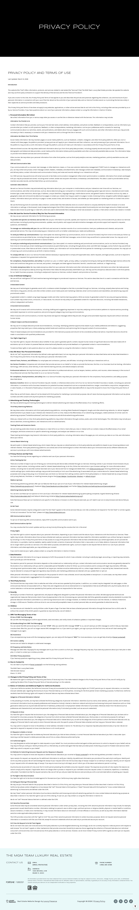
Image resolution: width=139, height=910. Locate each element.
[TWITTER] (121, 901)
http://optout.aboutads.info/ (21, 496)
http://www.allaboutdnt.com (55, 512)
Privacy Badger (61, 476)
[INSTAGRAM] (116, 901)
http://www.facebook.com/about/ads (55, 486)
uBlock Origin (90, 476)
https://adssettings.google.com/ (22, 486)
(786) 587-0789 (106, 865)
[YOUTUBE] (126, 901)
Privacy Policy (99, 901)
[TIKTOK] (131, 901)
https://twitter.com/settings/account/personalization (96, 486)
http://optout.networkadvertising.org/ (69, 496)
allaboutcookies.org (96, 469)
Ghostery (80, 476)
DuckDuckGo (71, 476)
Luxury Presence (50, 901)
